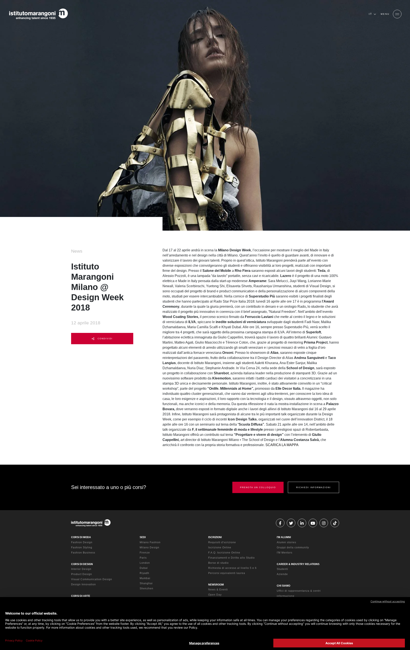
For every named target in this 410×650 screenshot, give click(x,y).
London (145, 562)
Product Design (81, 574)
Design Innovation (83, 584)
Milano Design (149, 547)
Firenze (145, 552)
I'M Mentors (284, 552)
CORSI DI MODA (81, 537)
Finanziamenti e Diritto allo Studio (231, 557)
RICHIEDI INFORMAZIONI (313, 487)
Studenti (282, 569)
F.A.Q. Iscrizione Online (224, 552)
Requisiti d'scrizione (222, 542)
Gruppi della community (293, 547)
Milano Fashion (150, 542)
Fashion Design (81, 542)
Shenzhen (146, 588)
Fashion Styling (81, 547)
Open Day (215, 594)
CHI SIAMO (283, 585)
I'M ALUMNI (284, 537)
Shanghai (146, 583)
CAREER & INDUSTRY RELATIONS (298, 564)
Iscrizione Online (219, 547)
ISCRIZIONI (215, 537)
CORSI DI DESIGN (82, 564)
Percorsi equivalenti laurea (226, 573)
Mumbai (145, 578)
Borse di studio (218, 562)
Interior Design (81, 569)
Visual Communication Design (91, 579)
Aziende (282, 574)
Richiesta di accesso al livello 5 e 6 (232, 568)
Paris (143, 557)
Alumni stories (286, 542)
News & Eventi (218, 589)
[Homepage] (38, 14)
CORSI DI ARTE (80, 595)
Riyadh (144, 573)
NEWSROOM (216, 584)
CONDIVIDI (105, 338)
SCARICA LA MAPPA (282, 445)
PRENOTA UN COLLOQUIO (258, 487)
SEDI (143, 537)
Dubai (144, 568)
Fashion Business (83, 552)
